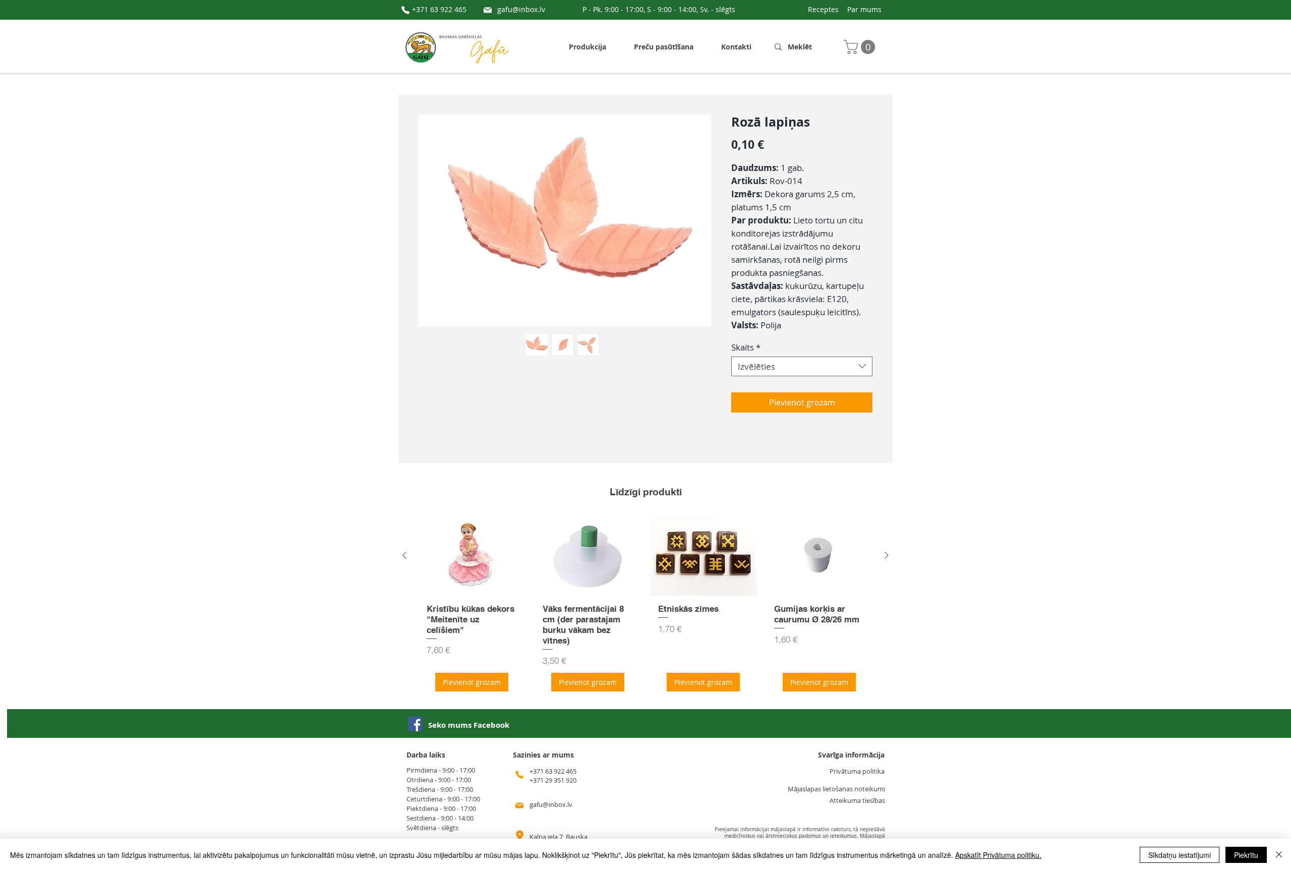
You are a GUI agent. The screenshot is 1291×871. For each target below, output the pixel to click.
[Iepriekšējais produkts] (404, 555)
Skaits (745, 347)
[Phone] (405, 10)
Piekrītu (1246, 855)
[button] (861, 47)
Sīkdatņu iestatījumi (1179, 855)
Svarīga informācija (851, 755)
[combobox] (801, 366)
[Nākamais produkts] (887, 555)
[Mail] (487, 10)
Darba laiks (425, 755)
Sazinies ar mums (543, 755)
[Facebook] (415, 724)
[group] (645, 608)
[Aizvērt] (1279, 855)
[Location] (519, 837)
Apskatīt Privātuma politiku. (998, 855)
